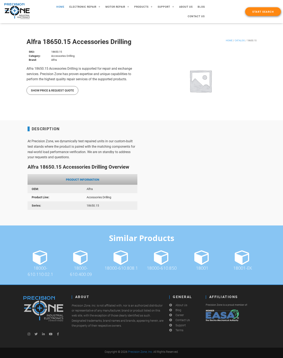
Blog (201, 6)
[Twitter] (36, 334)
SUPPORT (164, 6)
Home (229, 40)
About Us (186, 6)
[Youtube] (50, 334)
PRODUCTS (141, 6)
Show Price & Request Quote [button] (52, 90)
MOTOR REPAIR (115, 6)
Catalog (240, 40)
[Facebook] (58, 334)
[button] (263, 11)
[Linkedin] (43, 334)
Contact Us (196, 16)
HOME (60, 6)
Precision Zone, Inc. (140, 351)
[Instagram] (29, 334)
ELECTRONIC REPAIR (82, 6)
